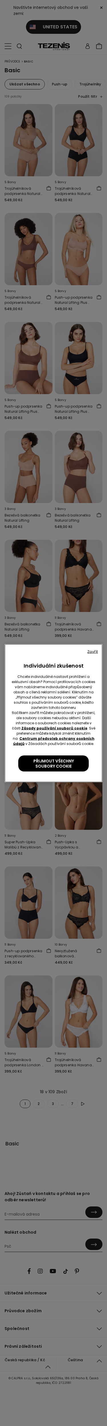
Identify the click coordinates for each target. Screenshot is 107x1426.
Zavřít (92, 651)
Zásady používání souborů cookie (54, 727)
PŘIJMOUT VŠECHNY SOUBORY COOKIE (53, 763)
